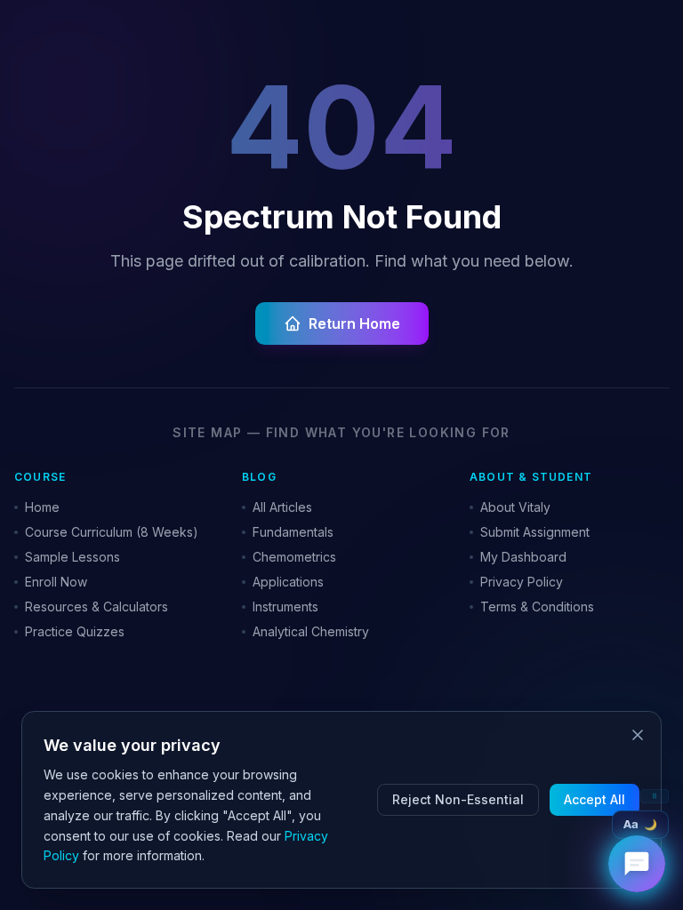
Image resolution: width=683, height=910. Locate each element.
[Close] (638, 735)
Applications (288, 581)
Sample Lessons (72, 556)
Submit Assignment (535, 531)
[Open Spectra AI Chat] (636, 863)
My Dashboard (523, 556)
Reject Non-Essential (458, 799)
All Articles (282, 507)
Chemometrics (294, 556)
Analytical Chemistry (311, 631)
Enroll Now (56, 581)
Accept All (594, 799)
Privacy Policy (521, 581)
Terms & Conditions (537, 606)
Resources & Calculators (96, 606)
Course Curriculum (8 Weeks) (111, 531)
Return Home (354, 323)
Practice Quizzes (75, 631)
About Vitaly (515, 507)
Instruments (285, 606)
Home (42, 507)
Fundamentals (293, 531)
